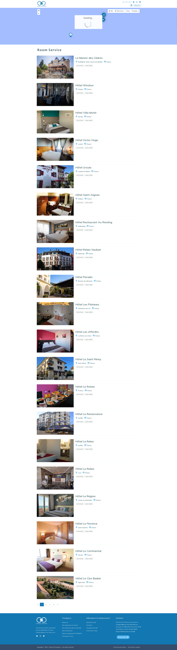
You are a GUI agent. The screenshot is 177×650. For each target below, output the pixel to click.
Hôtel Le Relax (85, 441)
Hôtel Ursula (83, 167)
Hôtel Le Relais (85, 468)
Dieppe (80, 89)
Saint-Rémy (82, 363)
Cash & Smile (79, 65)
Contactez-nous (67, 636)
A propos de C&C (92, 628)
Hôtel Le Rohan (85, 386)
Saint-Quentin (83, 527)
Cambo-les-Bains (84, 171)
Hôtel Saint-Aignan (88, 194)
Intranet (89, 625)
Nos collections (67, 631)
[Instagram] (137, 2)
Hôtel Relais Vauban (88, 249)
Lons (79, 473)
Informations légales (134, 647)
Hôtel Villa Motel (86, 112)
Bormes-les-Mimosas (85, 281)
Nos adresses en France (70, 625)
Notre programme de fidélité (72, 633)
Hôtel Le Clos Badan (88, 578)
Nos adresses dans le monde (71, 628)
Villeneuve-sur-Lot (84, 308)
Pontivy (80, 391)
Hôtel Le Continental (88, 551)
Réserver (65, 622)
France (108, 62)
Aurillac (80, 418)
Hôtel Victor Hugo (87, 140)
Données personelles (119, 647)
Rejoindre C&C (91, 622)
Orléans (80, 199)
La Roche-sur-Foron (84, 336)
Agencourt (81, 582)
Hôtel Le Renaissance (89, 414)
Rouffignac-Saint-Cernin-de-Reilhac (90, 62)
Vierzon (80, 555)
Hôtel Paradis (84, 277)
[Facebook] (134, 2)
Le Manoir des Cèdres (89, 57)
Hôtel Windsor (85, 85)
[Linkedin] (140, 2)
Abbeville (81, 254)
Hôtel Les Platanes (87, 304)
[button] (137, 5)
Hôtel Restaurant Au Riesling (94, 222)
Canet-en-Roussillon (85, 500)
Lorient (80, 144)
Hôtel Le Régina (85, 496)
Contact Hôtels (88, 65)
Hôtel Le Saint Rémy (88, 359)
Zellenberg (81, 226)
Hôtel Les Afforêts (87, 331)
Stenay (80, 117)
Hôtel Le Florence (86, 523)
